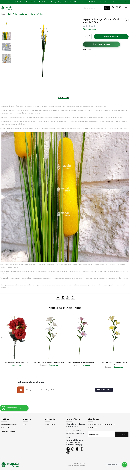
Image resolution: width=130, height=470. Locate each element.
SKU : (85, 50)
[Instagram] (72, 449)
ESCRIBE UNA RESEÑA (104, 390)
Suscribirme (122, 434)
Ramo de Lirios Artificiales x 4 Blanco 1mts (49, 362)
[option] (6, 25)
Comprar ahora (103, 44)
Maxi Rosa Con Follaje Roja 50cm (16, 362)
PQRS (25, 425)
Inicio (3, 14)
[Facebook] (68, 449)
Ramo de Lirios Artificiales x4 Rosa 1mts (81, 362)
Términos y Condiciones (8, 431)
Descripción (63, 97)
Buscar (107, 8)
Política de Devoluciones (9, 425)
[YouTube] (77, 449)
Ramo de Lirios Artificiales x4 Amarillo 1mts (114, 363)
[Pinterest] (68, 452)
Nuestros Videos (50, 425)
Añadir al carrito (111, 37)
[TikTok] (81, 449)
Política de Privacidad (8, 428)
